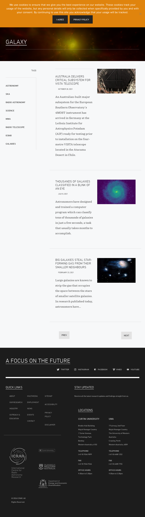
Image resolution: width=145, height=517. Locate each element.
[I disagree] (140, 14)
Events (30, 415)
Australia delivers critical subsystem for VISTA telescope (72, 80)
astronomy (12, 85)
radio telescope (15, 127)
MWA (8, 118)
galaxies (11, 143)
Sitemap (48, 396)
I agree (60, 19)
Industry (13, 408)
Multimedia (32, 396)
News (29, 408)
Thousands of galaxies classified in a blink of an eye (72, 185)
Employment (33, 402)
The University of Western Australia (47, 469)
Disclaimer (50, 425)
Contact (31, 421)
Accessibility (51, 404)
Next (126, 335)
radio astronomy (15, 102)
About (12, 396)
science (10, 110)
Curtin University (47, 452)
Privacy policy (81, 19)
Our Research (15, 402)
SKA (8, 94)
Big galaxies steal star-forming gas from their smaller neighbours (73, 263)
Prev (64, 335)
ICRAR (9, 135)
